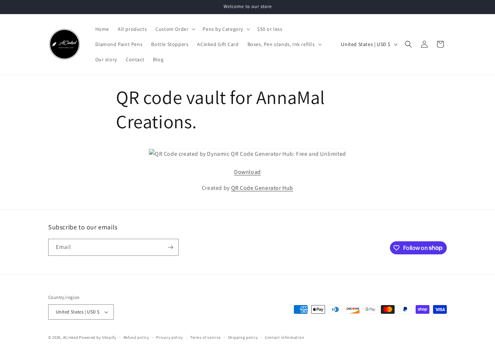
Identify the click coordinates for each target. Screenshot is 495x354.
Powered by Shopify (97, 337)
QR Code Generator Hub (262, 188)
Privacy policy (169, 337)
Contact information (284, 337)
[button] (174, 29)
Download (247, 172)
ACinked (70, 337)
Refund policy (136, 337)
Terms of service (205, 337)
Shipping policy (243, 337)
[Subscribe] (170, 247)
